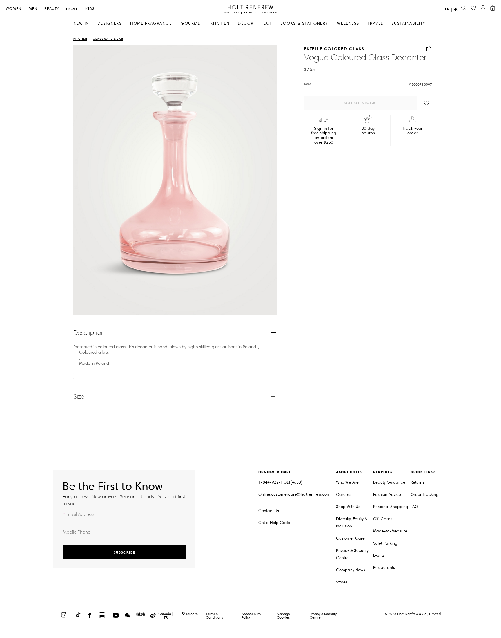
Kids (90, 9)
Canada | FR (165, 615)
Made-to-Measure (390, 531)
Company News (350, 569)
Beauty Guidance (389, 482)
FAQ (414, 506)
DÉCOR (246, 23)
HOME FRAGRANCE (151, 23)
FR (455, 9)
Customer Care (350, 538)
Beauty (51, 9)
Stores (341, 582)
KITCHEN (220, 23)
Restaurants (384, 567)
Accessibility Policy (251, 615)
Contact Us (268, 510)
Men (33, 9)
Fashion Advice (387, 494)
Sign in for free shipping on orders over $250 (324, 135)
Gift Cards (382, 518)
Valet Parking (385, 543)
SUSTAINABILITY (408, 23)
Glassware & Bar (108, 39)
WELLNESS (348, 23)
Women (14, 9)
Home (72, 9)
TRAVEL (375, 23)
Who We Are (347, 482)
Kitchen (80, 39)
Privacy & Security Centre (352, 554)
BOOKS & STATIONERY (304, 23)
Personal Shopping (390, 506)
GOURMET (192, 23)
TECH (267, 23)
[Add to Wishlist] (426, 103)
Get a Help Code (274, 522)
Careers (343, 494)
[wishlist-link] (473, 8)
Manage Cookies (283, 615)
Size (78, 396)
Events (378, 555)
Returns (417, 482)
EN (447, 9)
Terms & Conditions (214, 615)
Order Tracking (425, 494)
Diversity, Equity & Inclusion (351, 522)
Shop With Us (348, 506)
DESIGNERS (109, 23)
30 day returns (368, 130)
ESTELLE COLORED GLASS (334, 48)
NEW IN (81, 23)
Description (89, 333)
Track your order (413, 130)
